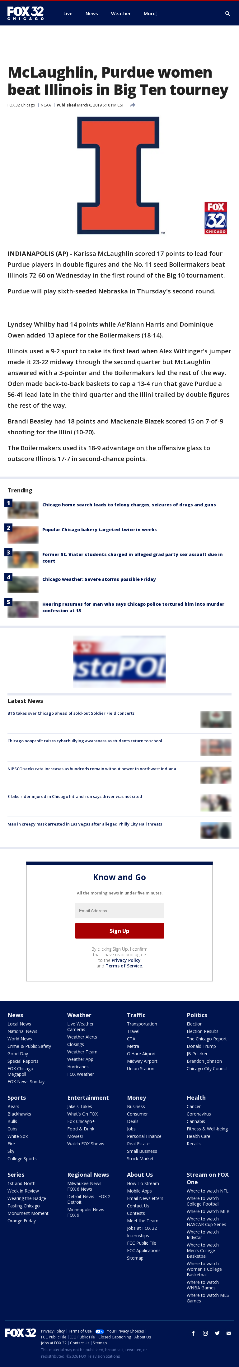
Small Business (142, 1151)
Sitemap (135, 1258)
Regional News (88, 1174)
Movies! (75, 1136)
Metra (133, 1046)
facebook (194, 1333)
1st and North (21, 1183)
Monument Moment (28, 1213)
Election (195, 1024)
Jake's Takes (79, 1106)
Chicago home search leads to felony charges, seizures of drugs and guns (129, 505)
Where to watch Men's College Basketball (203, 1250)
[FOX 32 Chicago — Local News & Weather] (28, 13)
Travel (133, 1031)
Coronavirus (199, 1114)
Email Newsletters (145, 1198)
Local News (19, 1024)
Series (15, 1174)
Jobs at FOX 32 (142, 1228)
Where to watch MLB (208, 1211)
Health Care (198, 1136)
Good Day (17, 1054)
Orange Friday (21, 1221)
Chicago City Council (207, 1068)
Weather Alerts (82, 1037)
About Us (140, 1174)
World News (19, 1039)
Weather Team (82, 1052)
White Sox (17, 1136)
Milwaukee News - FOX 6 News (85, 1186)
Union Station (140, 1068)
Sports (16, 1097)
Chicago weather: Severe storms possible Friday (99, 579)
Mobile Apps (139, 1191)
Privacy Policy (126, 960)
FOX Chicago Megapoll (20, 1071)
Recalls (194, 1144)
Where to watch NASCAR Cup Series (206, 1221)
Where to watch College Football (203, 1201)
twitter (217, 1333)
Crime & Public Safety (29, 1046)
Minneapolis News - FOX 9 (87, 1212)
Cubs (12, 1129)
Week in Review (23, 1191)
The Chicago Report (207, 1039)
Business (136, 1106)
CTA (131, 1039)
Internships (138, 1235)
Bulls (12, 1121)
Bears (13, 1106)
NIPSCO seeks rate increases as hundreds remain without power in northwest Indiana (91, 769)
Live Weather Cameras (80, 1026)
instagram (205, 1333)
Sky (10, 1151)
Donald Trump (201, 1046)
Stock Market (140, 1158)
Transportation (142, 1024)
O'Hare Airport (141, 1054)
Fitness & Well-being (207, 1129)
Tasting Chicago (23, 1206)
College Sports (22, 1158)
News (15, 1015)
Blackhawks (19, 1114)
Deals (132, 1121)
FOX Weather (80, 1074)
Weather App (80, 1059)
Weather (79, 1015)
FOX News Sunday (26, 1081)
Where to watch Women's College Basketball (204, 1269)
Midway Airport (142, 1061)
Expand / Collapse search (228, 14)
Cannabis (196, 1121)
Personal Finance (144, 1136)
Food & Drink (80, 1129)
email (229, 1333)
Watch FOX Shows (85, 1144)
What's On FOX (82, 1114)
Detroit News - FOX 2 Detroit (88, 1199)
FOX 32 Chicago (21, 105)
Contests (136, 1213)
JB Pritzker (197, 1054)
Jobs (131, 1129)
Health (196, 1097)
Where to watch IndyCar (203, 1234)
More (150, 13)
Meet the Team (142, 1221)
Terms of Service (123, 966)
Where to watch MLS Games (208, 1298)
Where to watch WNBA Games (203, 1285)
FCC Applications (144, 1250)
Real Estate (138, 1144)
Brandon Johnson (204, 1061)
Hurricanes (78, 1067)
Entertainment (88, 1097)
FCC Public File (141, 1243)
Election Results (202, 1031)
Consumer (137, 1114)
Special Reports (23, 1061)
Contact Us (138, 1206)
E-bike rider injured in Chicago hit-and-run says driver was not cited (74, 796)
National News (22, 1031)
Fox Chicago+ (81, 1121)
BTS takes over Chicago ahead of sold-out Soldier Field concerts (70, 713)
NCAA (46, 105)
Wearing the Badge (26, 1198)
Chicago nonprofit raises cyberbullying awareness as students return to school (84, 741)
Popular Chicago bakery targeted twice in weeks (99, 529)
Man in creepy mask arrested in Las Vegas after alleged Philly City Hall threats (84, 824)
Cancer (194, 1106)
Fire (11, 1144)
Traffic (136, 1015)
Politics (197, 1015)
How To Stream (143, 1183)
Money (136, 1097)
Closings (75, 1044)
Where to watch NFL (207, 1191)
